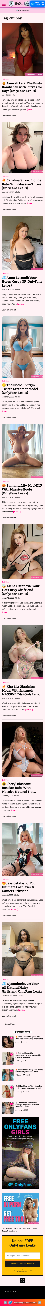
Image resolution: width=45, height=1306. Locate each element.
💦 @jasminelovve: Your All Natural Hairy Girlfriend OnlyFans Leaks (22, 987)
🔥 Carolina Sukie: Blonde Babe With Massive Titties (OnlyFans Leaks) (21, 184)
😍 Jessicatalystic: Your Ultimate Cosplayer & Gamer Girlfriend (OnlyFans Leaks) (19, 889)
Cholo (17, 192)
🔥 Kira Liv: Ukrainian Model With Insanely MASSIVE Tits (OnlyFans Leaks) (20, 692)
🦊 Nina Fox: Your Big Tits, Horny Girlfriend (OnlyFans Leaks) (29, 1071)
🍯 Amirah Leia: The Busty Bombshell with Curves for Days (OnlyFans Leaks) (22, 87)
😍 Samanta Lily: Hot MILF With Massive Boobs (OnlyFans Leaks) (22, 489)
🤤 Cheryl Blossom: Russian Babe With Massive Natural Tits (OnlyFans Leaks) (17, 790)
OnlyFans (5, 79)
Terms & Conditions (9, 1231)
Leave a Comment (9, 115)
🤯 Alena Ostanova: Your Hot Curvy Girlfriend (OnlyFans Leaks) (21, 590)
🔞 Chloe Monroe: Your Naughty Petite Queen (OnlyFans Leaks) (29, 1087)
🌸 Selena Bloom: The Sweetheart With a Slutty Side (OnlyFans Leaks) (28, 1055)
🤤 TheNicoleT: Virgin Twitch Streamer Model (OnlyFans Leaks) (20, 389)
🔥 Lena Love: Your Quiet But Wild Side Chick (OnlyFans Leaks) (29, 1038)
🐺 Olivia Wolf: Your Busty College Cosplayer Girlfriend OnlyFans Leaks (27, 1105)
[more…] (30, 109)
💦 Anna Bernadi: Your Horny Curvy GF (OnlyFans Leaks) (22, 281)
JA (14, 95)
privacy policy (31, 1270)
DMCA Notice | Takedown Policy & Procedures (19, 1228)
